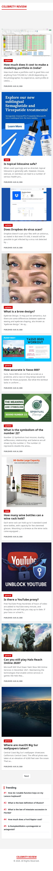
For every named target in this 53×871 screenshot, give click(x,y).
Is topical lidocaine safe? (20, 164)
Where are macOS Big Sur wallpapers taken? (21, 746)
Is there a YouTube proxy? (21, 599)
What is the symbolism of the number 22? (23, 431)
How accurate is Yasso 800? (22, 370)
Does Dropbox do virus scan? (23, 229)
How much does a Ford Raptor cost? (25, 819)
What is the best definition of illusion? (26, 803)
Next (26, 776)
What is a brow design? (19, 311)
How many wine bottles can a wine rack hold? (23, 516)
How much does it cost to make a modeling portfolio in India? (26, 66)
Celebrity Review (14, 6)
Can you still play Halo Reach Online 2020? (23, 661)
